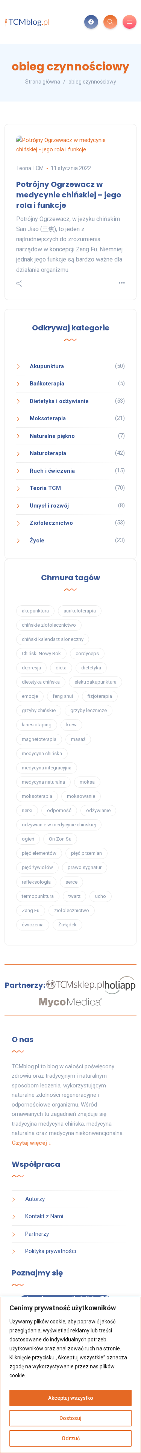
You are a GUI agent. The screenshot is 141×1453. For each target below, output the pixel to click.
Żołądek (67, 924)
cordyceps (87, 653)
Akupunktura (47, 366)
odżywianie (98, 810)
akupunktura (35, 611)
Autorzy (35, 1199)
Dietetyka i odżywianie (59, 401)
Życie (37, 540)
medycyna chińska (42, 753)
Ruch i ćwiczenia (52, 470)
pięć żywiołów (37, 867)
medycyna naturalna (43, 782)
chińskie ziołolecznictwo (49, 625)
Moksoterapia (48, 418)
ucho (100, 896)
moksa (87, 782)
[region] (70, 1375)
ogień (28, 839)
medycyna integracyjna (46, 768)
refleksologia (36, 882)
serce (71, 882)
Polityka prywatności (50, 1251)
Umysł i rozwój (49, 505)
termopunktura (38, 896)
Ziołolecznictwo (51, 523)
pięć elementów (39, 853)
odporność (59, 810)
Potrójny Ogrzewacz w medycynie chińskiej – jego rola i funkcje (68, 195)
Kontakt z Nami (44, 1216)
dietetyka (91, 668)
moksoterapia (37, 796)
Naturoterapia (48, 453)
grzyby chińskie (39, 710)
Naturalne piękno (52, 436)
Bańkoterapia (47, 383)
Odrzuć (71, 1438)
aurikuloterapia (80, 611)
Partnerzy (37, 1233)
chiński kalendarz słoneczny (52, 639)
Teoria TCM (30, 168)
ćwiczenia (33, 924)
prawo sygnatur (85, 867)
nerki (27, 810)
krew (71, 724)
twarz (74, 896)
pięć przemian (86, 853)
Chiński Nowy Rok (41, 653)
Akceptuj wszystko (70, 1398)
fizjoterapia (100, 696)
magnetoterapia (39, 739)
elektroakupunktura (95, 682)
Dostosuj (70, 1418)
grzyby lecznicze (88, 710)
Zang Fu (30, 910)
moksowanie (81, 796)
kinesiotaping (37, 724)
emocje (30, 696)
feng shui (63, 696)
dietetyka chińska (41, 682)
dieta (61, 668)
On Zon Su (60, 839)
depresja (31, 668)
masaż (78, 739)
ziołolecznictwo (71, 910)
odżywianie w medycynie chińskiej (59, 824)
